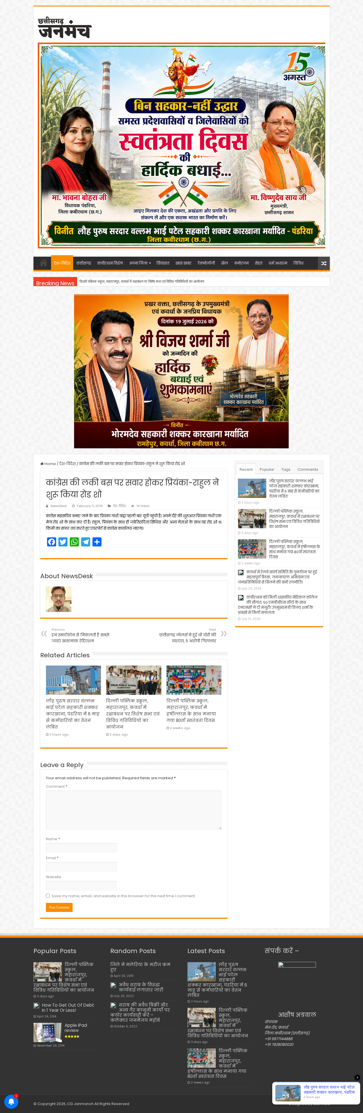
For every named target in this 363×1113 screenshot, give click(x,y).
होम (43, 263)
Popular (267, 469)
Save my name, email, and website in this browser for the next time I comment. (124, 896)
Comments (307, 469)
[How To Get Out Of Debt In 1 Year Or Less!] (36, 1005)
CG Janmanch (80, 1103)
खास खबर (183, 263)
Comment (56, 786)
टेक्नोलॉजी (206, 263)
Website (53, 877)
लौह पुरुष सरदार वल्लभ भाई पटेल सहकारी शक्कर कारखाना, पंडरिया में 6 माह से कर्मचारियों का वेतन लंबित (73, 714)
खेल (224, 263)
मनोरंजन (241, 263)
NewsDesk (58, 506)
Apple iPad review (76, 1027)
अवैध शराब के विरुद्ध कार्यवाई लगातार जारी (141, 987)
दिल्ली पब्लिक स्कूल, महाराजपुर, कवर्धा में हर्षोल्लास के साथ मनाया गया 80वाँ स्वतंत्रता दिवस (138, 281)
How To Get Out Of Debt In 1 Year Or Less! (68, 1007)
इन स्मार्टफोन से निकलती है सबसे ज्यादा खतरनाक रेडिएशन (80, 635)
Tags (285, 469)
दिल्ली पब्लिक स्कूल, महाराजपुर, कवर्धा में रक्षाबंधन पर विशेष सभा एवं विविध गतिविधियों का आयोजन (133, 714)
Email (52, 858)
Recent (246, 469)
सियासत (163, 263)
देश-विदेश (62, 263)
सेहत (258, 263)
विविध (298, 263)
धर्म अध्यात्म (278, 263)
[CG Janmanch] (65, 26)
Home (50, 463)
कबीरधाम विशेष (110, 263)
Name (53, 839)
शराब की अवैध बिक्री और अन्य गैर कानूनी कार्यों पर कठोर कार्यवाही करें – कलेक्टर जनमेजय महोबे (140, 1012)
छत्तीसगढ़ (84, 263)
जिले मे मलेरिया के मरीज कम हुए (140, 967)
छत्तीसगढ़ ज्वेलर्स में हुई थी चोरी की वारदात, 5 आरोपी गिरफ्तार (187, 635)
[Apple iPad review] (47, 1032)
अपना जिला (138, 263)
